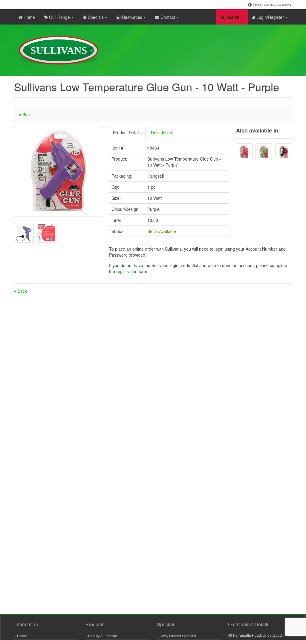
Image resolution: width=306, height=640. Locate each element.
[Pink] (244, 151)
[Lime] (263, 151)
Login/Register (270, 17)
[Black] (283, 151)
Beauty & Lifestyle (102, 635)
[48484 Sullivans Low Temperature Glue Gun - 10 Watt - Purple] (59, 172)
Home (28, 17)
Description (161, 132)
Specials (96, 17)
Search (233, 17)
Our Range (59, 17)
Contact (167, 17)
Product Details (127, 132)
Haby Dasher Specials (177, 635)
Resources (132, 17)
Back (26, 115)
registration (127, 271)
